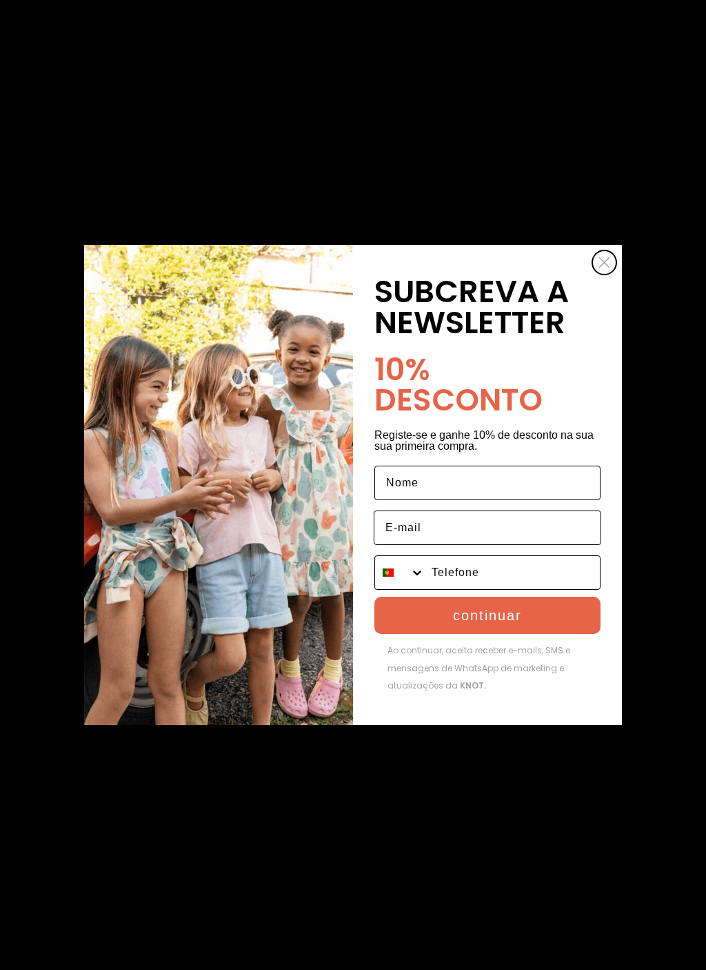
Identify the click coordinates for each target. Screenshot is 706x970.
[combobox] (400, 572)
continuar (487, 615)
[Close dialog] (604, 262)
